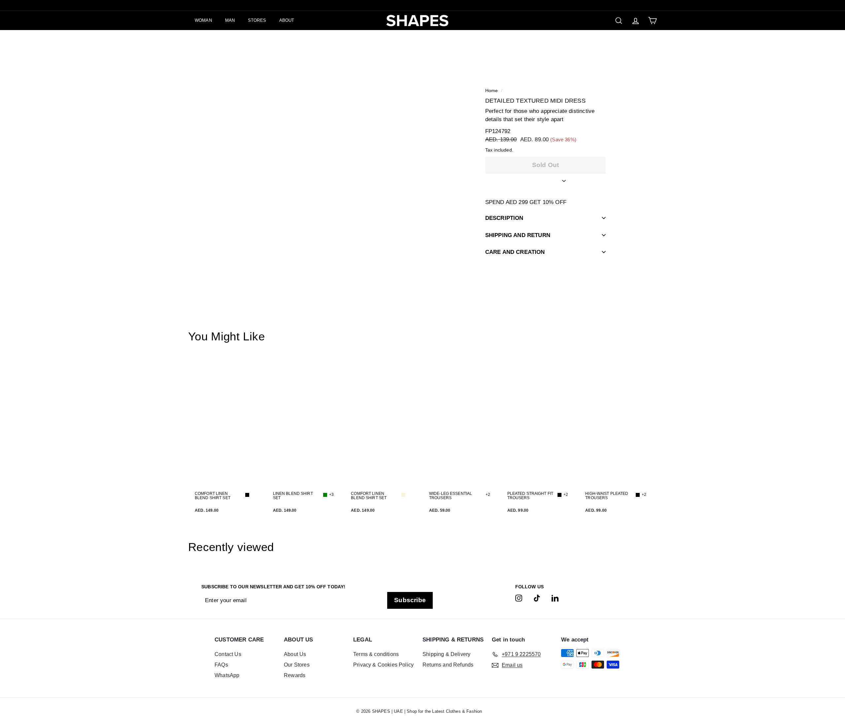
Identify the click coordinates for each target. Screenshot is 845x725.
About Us (295, 654)
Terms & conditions (376, 654)
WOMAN (203, 20)
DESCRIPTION (504, 218)
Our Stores (297, 665)
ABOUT (286, 20)
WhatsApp (227, 675)
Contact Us (228, 654)
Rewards (294, 675)
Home (491, 90)
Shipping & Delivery (446, 654)
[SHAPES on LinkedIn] (555, 598)
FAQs (221, 665)
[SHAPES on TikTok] (536, 598)
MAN (230, 20)
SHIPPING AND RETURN (517, 235)
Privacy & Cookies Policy (383, 665)
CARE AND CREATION (515, 252)
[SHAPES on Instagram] (518, 598)
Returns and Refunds (447, 665)
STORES (257, 20)
